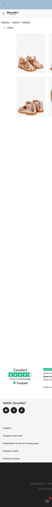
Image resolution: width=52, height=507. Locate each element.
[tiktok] (21, 410)
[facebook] (6, 410)
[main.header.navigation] (3, 13)
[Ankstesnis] (3, 5)
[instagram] (14, 410)
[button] (30, 53)
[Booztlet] (12, 13)
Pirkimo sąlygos (38, 483)
